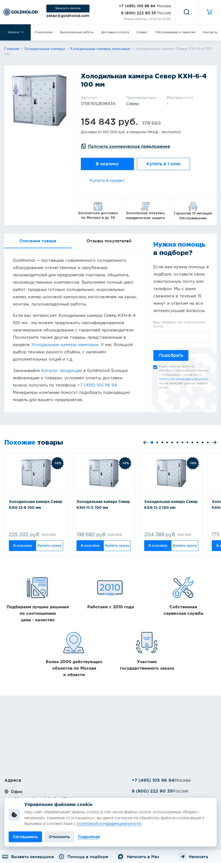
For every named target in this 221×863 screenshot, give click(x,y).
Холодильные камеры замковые (64, 345)
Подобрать (171, 355)
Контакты (210, 32)
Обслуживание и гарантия (175, 32)
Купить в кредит (107, 180)
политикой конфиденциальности (184, 379)
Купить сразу (49, 545)
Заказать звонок (68, 8)
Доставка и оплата (115, 32)
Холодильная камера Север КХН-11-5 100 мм (103, 504)
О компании (43, 32)
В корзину (107, 164)
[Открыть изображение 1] (39, 100)
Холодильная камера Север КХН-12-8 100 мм (35, 504)
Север (132, 104)
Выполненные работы (77, 32)
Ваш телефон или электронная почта (179, 324)
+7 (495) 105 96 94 (137, 6)
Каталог (14, 32)
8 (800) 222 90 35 (138, 13)
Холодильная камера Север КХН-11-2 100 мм (171, 504)
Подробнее (89, 837)
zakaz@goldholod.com (67, 16)
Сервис (141, 32)
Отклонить (59, 837)
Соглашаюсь (25, 837)
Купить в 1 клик (163, 164)
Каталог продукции (61, 370)
